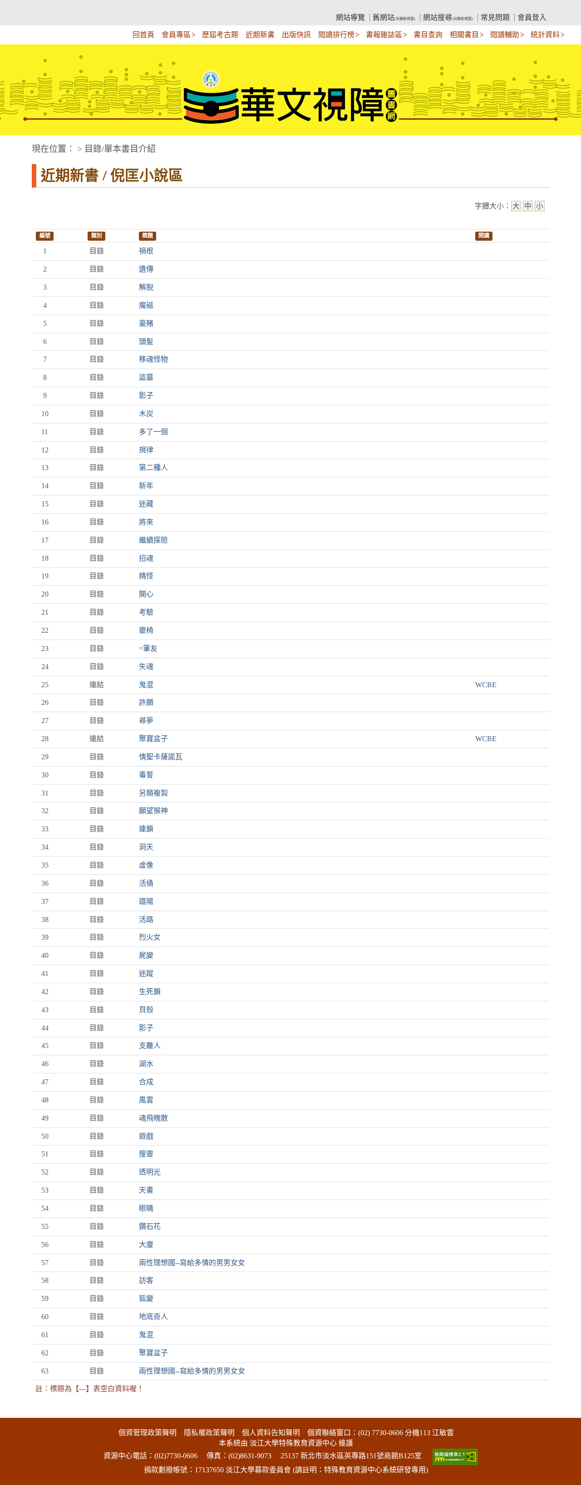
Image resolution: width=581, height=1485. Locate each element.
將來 (146, 522)
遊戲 (146, 1136)
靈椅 (146, 630)
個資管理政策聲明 (147, 1432)
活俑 (146, 883)
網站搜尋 (448, 17)
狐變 (146, 1298)
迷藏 (146, 504)
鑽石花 (150, 1226)
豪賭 (146, 323)
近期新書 (260, 35)
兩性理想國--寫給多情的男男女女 (192, 1263)
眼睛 (146, 1208)
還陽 (146, 901)
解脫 (146, 287)
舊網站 (394, 17)
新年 (146, 486)
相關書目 (464, 35)
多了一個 (153, 432)
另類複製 (153, 793)
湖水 (146, 1064)
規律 (146, 450)
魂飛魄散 (153, 1118)
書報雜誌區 (384, 35)
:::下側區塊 (17, 1412)
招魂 (146, 558)
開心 (146, 594)
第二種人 (153, 467)
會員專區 (176, 35)
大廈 (146, 1244)
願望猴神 (153, 811)
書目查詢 (428, 35)
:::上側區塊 (49, 7)
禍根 (146, 251)
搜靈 (146, 1154)
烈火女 (150, 937)
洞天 (146, 847)
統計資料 (545, 35)
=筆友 (148, 648)
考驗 (146, 612)
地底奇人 (153, 1316)
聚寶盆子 (153, 738)
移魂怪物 (153, 359)
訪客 (146, 1280)
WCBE (486, 685)
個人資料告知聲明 (271, 1432)
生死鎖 (150, 991)
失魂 (146, 666)
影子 (146, 395)
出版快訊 (296, 35)
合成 (146, 1082)
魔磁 (146, 305)
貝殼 (146, 1010)
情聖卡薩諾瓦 (160, 757)
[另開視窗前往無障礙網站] (454, 1456)
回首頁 (143, 35)
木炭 (146, 413)
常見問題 (495, 17)
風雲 (146, 1100)
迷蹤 (146, 973)
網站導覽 (350, 17)
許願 (146, 702)
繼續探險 (153, 540)
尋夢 (146, 720)
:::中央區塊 (17, 144)
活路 (146, 919)
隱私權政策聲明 (209, 1432)
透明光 (150, 1172)
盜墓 (146, 377)
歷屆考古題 (220, 35)
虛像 (146, 865)
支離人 (150, 1045)
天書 (146, 1190)
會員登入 (532, 17)
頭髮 (146, 341)
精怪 (146, 576)
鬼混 (146, 685)
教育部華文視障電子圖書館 (111, 7)
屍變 (146, 955)
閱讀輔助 (504, 35)
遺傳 (146, 269)
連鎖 (146, 829)
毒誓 (146, 775)
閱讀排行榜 (336, 35)
